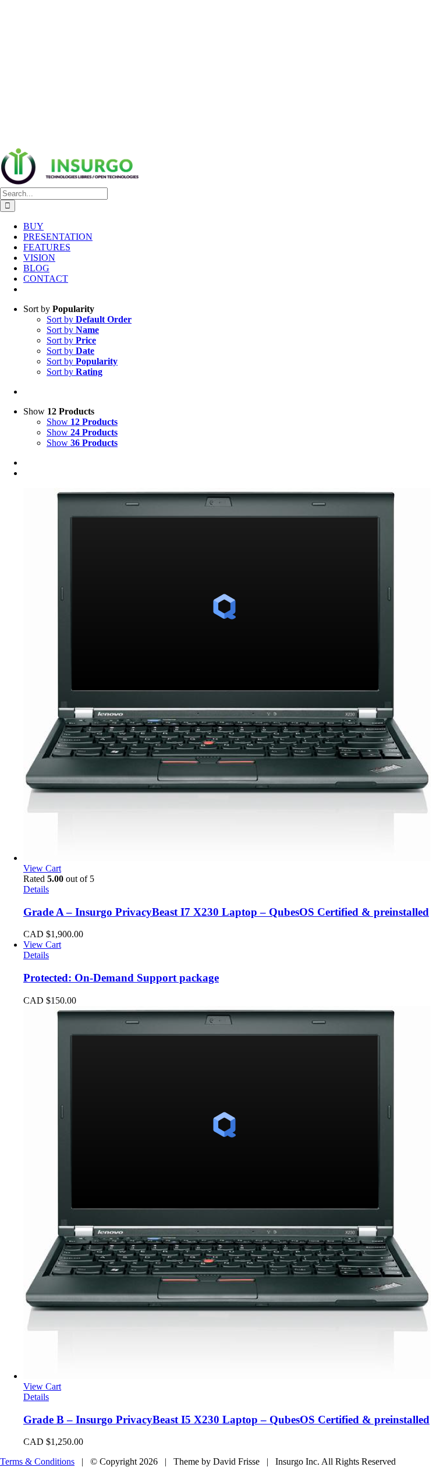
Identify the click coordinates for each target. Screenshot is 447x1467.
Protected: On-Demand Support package (121, 978)
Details (36, 889)
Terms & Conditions (37, 1461)
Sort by (89, 319)
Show (82, 422)
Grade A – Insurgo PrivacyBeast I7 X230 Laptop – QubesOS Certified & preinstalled (226, 912)
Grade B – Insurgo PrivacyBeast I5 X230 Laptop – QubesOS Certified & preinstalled (226, 1419)
